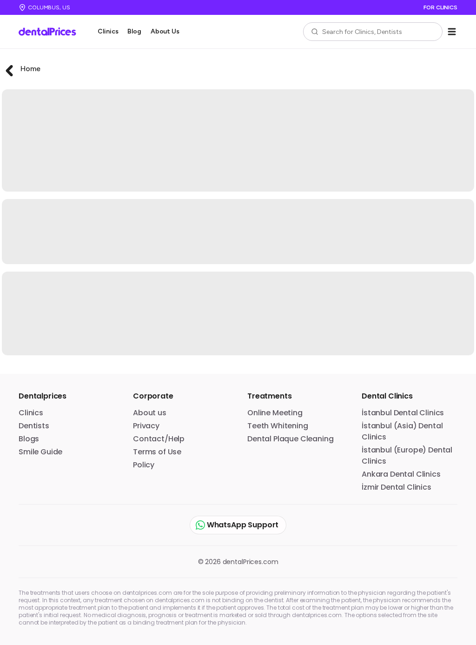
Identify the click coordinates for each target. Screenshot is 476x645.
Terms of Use (157, 451)
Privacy (146, 425)
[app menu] (451, 31)
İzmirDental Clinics (396, 487)
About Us (165, 31)
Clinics (108, 31)
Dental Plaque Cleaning (290, 438)
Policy (143, 464)
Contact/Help (159, 438)
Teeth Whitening (277, 425)
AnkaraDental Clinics (401, 474)
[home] (51, 31)
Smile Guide (40, 451)
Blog (134, 31)
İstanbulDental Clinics (403, 412)
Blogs (29, 438)
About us (149, 412)
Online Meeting (275, 412)
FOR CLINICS (440, 7)
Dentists (34, 425)
